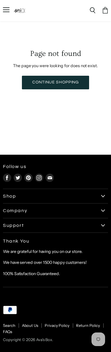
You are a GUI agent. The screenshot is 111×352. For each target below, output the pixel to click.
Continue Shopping (55, 82)
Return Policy (88, 325)
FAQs (7, 331)
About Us (30, 325)
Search (9, 325)
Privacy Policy (57, 325)
